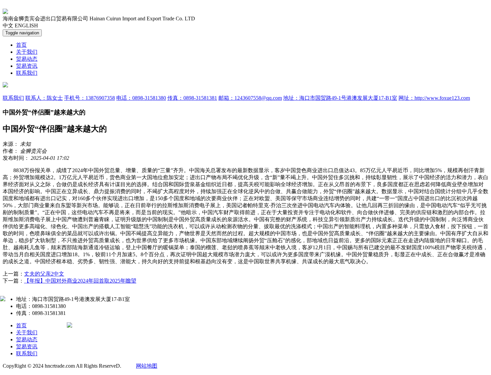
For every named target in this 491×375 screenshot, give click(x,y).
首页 (21, 45)
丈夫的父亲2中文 (44, 274)
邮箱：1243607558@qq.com (250, 98)
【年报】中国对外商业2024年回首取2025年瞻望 (80, 281)
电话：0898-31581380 (141, 98)
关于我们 (26, 52)
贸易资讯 (26, 66)
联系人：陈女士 (44, 98)
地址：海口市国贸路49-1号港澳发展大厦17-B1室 (340, 98)
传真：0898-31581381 (192, 98)
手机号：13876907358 (89, 98)
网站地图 (146, 366)
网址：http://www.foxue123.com (434, 98)
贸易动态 (26, 59)
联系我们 (26, 73)
